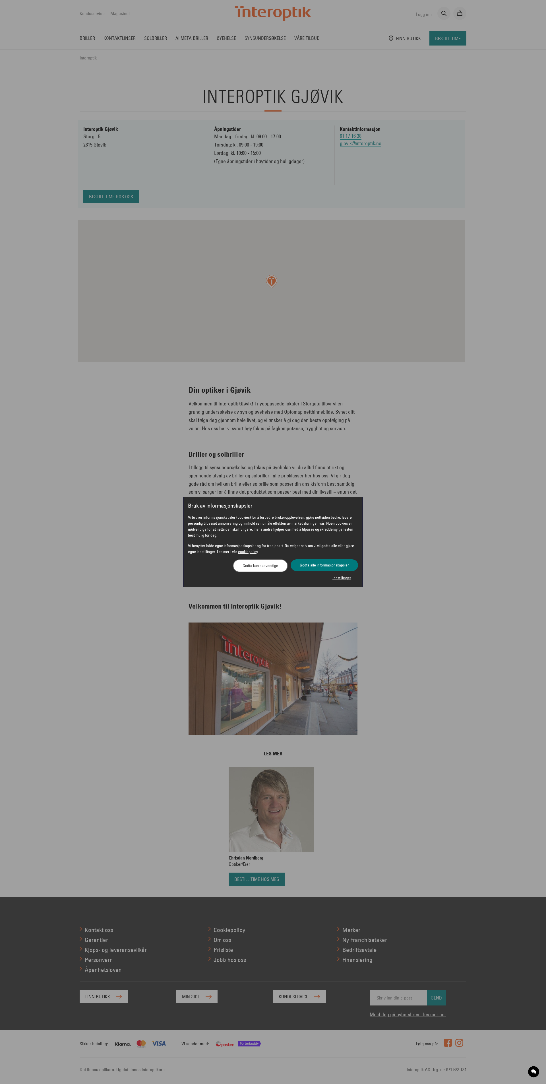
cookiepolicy (248, 551)
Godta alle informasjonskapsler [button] (324, 565)
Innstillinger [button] (341, 577)
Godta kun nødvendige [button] (260, 565)
